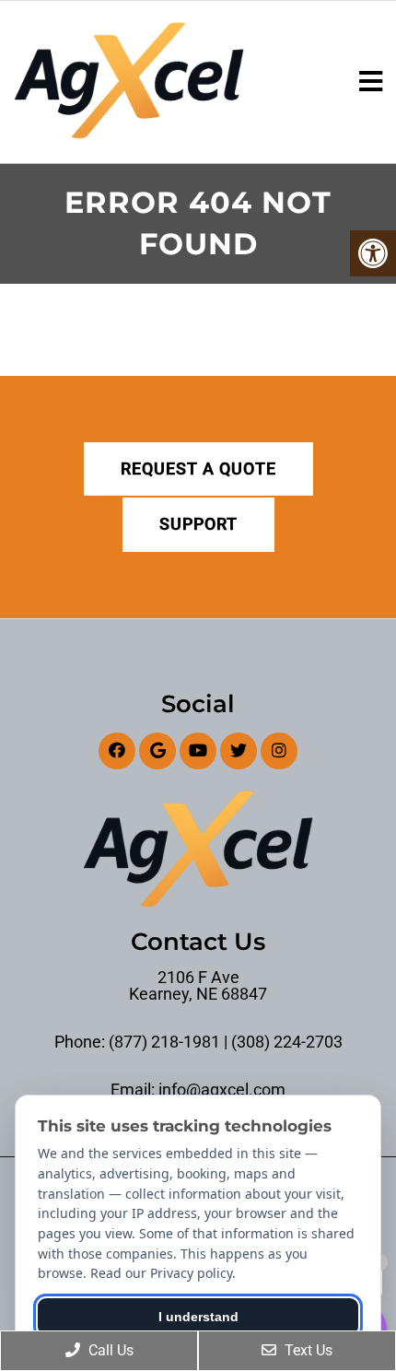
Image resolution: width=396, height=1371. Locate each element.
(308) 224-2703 (287, 1042)
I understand (198, 1316)
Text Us (306, 1350)
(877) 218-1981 (164, 1042)
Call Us (109, 1350)
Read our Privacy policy (161, 1273)
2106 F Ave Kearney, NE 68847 (198, 985)
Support (198, 523)
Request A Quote (198, 468)
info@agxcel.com (221, 1090)
